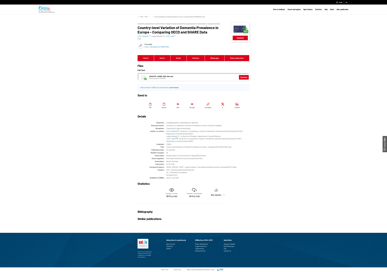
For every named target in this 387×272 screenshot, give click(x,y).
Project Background (201, 244)
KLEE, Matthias (171, 131)
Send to (162, 58)
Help (326, 9)
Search (168, 248)
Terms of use (164, 269)
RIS (150, 107)
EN (346, 2)
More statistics (216, 195)
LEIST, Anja (170, 139)
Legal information (201, 246)
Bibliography (214, 58)
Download (240, 38)
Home (146, 16)
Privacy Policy (177, 269)
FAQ (225, 248)
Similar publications (237, 58)
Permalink (208, 107)
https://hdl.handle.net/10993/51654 (157, 47)
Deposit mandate (229, 244)
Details (178, 58)
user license (174, 87)
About (332, 9)
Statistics (318, 9)
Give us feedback (279, 9)
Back (141, 16)
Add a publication (342, 9)
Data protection (200, 251)
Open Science (307, 9)
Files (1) (145, 58)
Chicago (192, 107)
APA (178, 107)
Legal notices (199, 248)
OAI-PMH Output (229, 246)
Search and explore (294, 9)
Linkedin (237, 107)
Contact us (227, 251)
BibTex (164, 107)
